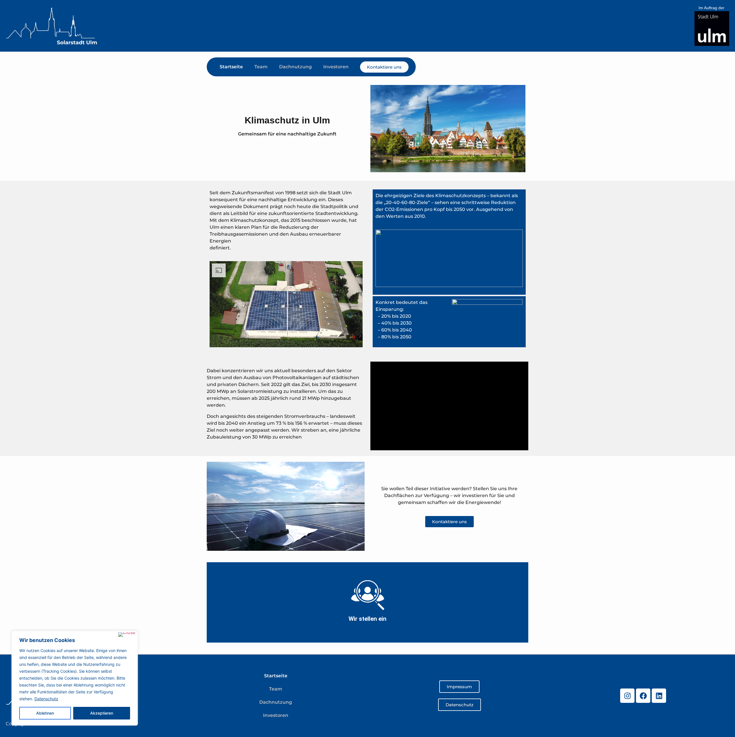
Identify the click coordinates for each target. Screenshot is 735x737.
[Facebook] (643, 695)
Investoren (336, 66)
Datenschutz (46, 698)
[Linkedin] (659, 695)
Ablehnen (45, 713)
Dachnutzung (295, 66)
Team (261, 66)
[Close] (126, 634)
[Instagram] (627, 695)
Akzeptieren (101, 713)
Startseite (231, 66)
